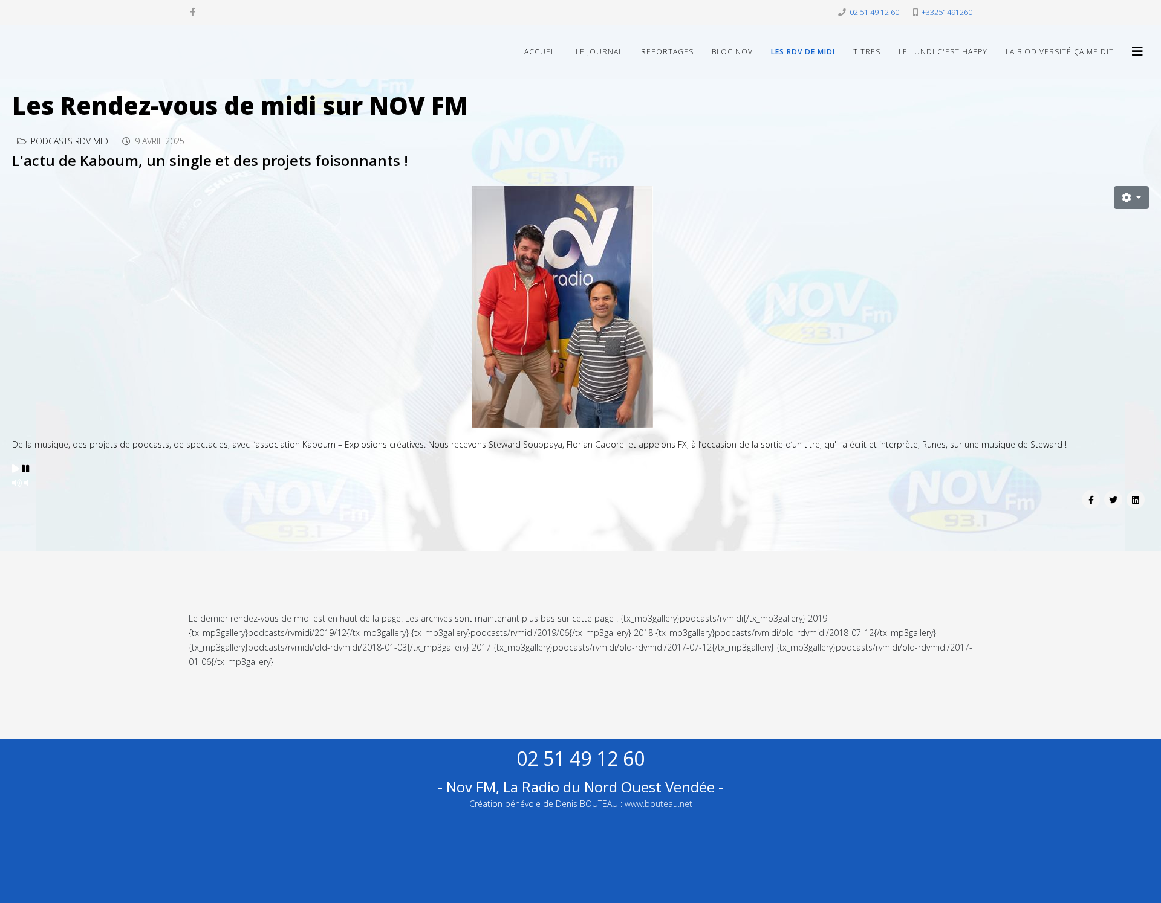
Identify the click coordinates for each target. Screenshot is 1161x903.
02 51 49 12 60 (874, 12)
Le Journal (599, 52)
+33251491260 (947, 12)
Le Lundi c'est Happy (943, 52)
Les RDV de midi (803, 52)
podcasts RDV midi (70, 141)
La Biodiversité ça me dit (1060, 52)
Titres (866, 52)
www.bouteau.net (658, 803)
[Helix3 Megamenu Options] (1137, 51)
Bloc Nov (732, 52)
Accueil (541, 52)
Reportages (667, 52)
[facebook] (192, 12)
